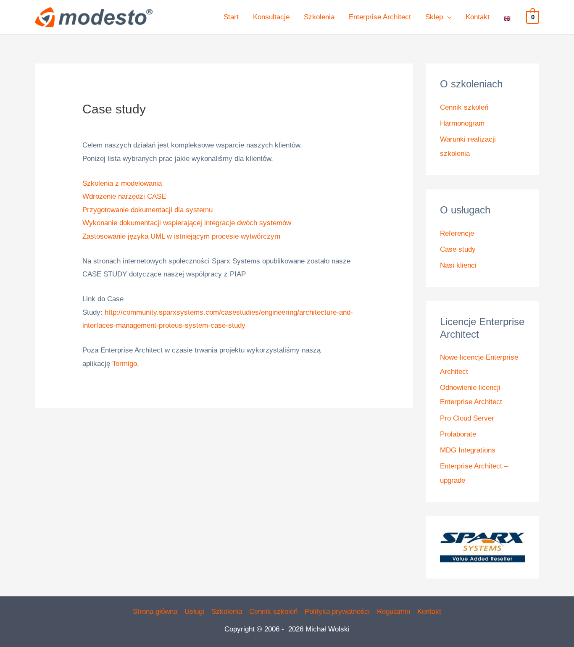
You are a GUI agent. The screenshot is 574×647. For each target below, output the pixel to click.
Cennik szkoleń (464, 107)
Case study (458, 249)
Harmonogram (462, 123)
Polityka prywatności (337, 611)
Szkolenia (226, 611)
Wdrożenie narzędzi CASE (124, 196)
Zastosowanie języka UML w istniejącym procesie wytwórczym (181, 236)
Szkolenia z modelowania (122, 183)
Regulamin (393, 611)
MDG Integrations (467, 450)
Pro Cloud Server (467, 418)
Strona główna (155, 611)
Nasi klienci (458, 265)
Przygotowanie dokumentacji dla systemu (147, 210)
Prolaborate (458, 434)
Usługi (194, 611)
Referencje (457, 233)
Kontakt (429, 611)
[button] (447, 17)
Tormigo (124, 364)
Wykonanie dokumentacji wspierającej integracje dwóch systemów (186, 223)
